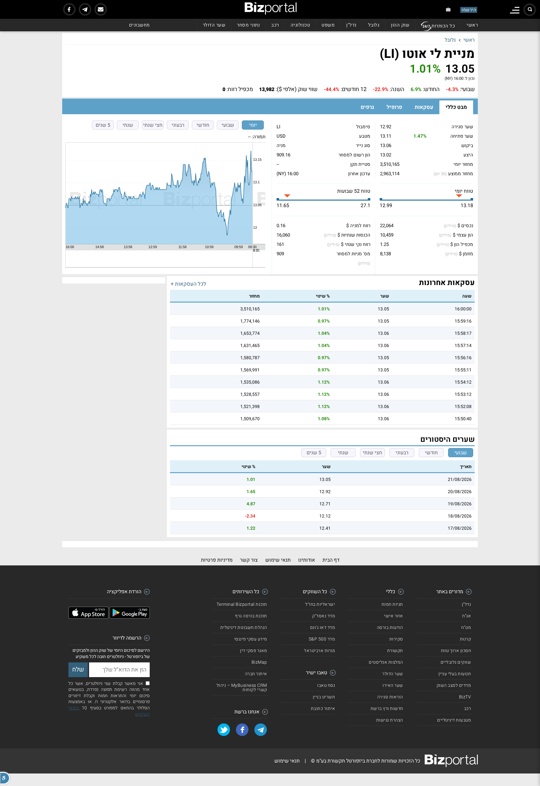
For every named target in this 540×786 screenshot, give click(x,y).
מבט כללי (456, 107)
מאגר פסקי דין (253, 650)
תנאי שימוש (278, 560)
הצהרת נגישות (389, 720)
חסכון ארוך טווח (456, 650)
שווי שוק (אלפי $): (297, 89)
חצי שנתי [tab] (152, 125)
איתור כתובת (323, 708)
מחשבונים (139, 25)
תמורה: (258, 136)
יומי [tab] (253, 125)
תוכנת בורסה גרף (251, 616)
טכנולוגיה (300, 25)
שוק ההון (400, 25)
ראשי (472, 25)
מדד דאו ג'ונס (322, 627)
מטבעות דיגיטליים (454, 720)
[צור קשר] (100, 9)
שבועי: (467, 89)
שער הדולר (214, 25)
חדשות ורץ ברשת (387, 708)
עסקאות (424, 107)
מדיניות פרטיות (216, 560)
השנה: (397, 89)
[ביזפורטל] (270, 8)
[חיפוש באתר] (529, 9)
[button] (5, 778)
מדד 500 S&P (322, 639)
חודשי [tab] (203, 125)
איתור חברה (256, 674)
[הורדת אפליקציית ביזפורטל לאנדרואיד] (130, 617)
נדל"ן (351, 25)
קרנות (465, 639)
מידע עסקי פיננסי (250, 639)
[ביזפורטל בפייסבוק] (69, 9)
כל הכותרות (443, 26)
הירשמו (469, 10)
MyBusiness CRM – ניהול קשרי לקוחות (242, 687)
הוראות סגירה (390, 697)
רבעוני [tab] (178, 125)
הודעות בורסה (390, 627)
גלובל (374, 25)
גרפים (367, 107)
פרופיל (394, 107)
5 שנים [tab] (103, 125)
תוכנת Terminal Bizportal (242, 604)
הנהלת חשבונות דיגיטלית (243, 627)
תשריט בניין (324, 697)
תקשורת (395, 650)
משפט (328, 25)
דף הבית (330, 560)
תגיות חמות (392, 604)
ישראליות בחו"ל (320, 604)
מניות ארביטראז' (319, 650)
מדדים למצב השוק (454, 685)
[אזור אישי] (448, 9)
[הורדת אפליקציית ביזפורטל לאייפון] (88, 617)
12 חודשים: (354, 89)
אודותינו (306, 560)
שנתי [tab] (127, 125)
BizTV (465, 697)
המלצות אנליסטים (386, 662)
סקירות (396, 639)
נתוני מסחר (248, 25)
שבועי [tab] (228, 125)
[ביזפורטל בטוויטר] (224, 729)
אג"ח (466, 616)
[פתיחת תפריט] (514, 10)
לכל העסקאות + (188, 284)
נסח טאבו (326, 685)
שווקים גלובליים (456, 662)
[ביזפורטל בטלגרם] (85, 9)
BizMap (259, 662)
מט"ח (466, 627)
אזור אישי (393, 616)
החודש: (431, 89)
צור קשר (249, 560)
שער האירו (392, 685)
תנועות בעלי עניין (454, 674)
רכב (275, 25)
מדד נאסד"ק (323, 616)
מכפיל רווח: (240, 89)
